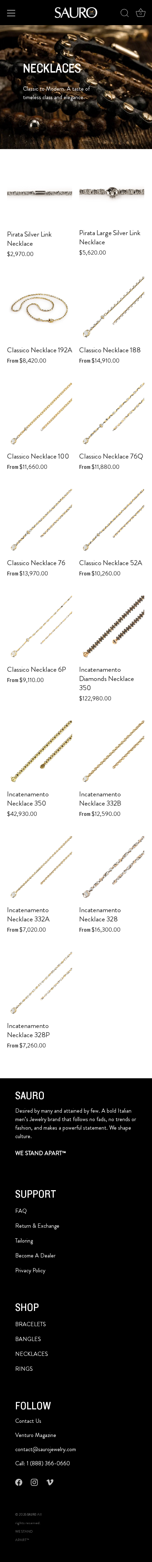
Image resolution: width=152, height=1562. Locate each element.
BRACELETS (30, 1324)
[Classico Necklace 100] (39, 415)
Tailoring (24, 1241)
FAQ (21, 1211)
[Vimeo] (49, 1482)
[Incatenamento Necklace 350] (39, 753)
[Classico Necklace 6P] (39, 628)
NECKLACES (31, 1354)
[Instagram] (34, 1482)
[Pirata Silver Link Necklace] (39, 193)
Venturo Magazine (35, 1435)
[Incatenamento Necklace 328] (111, 868)
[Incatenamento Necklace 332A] (39, 868)
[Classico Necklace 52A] (111, 521)
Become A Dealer (35, 1255)
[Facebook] (18, 1482)
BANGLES (28, 1339)
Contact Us (28, 1421)
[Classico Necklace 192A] (39, 308)
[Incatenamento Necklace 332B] (111, 753)
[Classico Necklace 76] (39, 521)
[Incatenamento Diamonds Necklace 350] (111, 628)
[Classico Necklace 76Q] (111, 415)
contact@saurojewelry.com (45, 1449)
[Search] (125, 14)
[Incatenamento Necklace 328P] (39, 984)
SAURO (31, 1514)
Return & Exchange (37, 1226)
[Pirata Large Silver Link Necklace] (111, 192)
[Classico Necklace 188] (111, 308)
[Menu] (11, 13)
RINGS (24, 1369)
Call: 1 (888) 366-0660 (42, 1463)
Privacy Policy (30, 1270)
